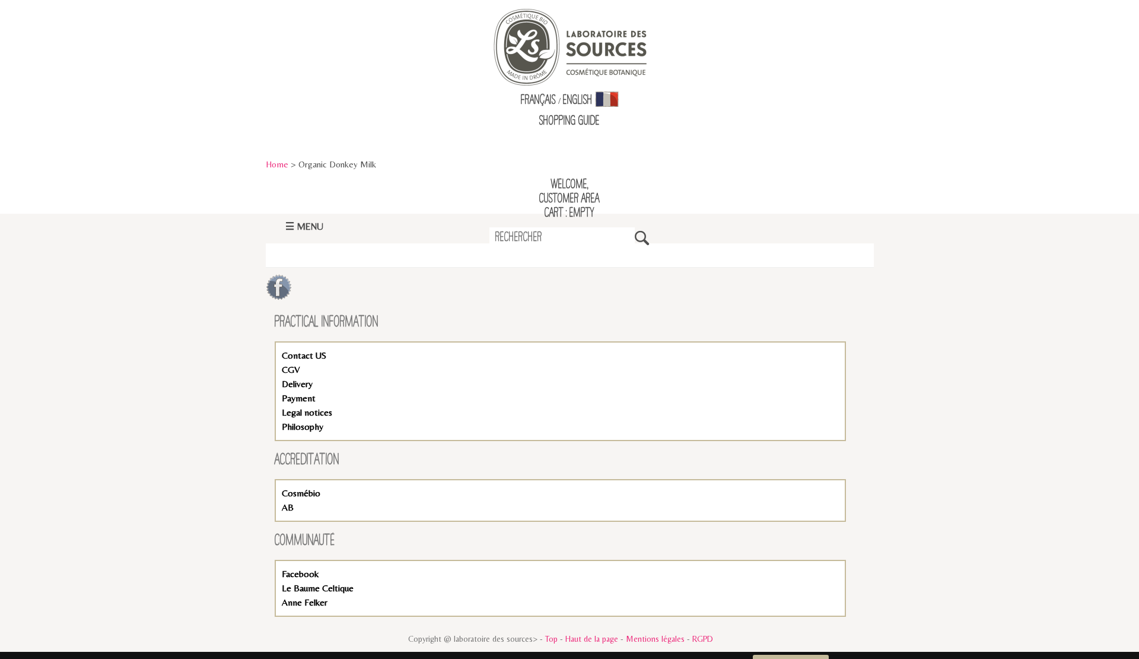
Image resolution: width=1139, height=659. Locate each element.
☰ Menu (304, 226)
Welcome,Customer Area (569, 192)
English (578, 100)
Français (538, 100)
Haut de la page (591, 639)
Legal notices (307, 412)
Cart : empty (569, 213)
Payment (299, 398)
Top (551, 639)
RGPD (702, 639)
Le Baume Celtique (318, 588)
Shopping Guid (567, 121)
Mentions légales (655, 639)
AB (288, 507)
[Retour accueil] (570, 46)
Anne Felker (304, 602)
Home (277, 164)
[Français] (607, 100)
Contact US (304, 355)
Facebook (300, 573)
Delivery (297, 383)
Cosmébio (301, 493)
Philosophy (302, 426)
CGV (291, 369)
